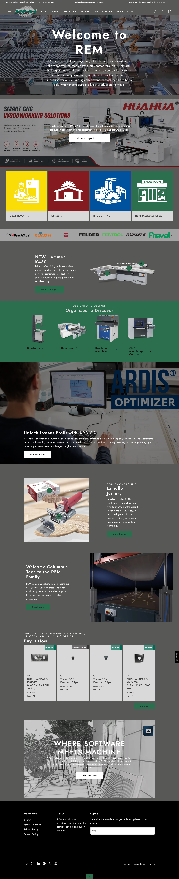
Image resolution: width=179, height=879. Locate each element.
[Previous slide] (7, 235)
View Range (119, 534)
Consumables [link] (102, 11)
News (119, 11)
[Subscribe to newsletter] (152, 831)
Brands (85, 11)
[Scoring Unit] (129, 268)
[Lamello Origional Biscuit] (49, 490)
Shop (55, 11)
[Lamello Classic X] (59, 516)
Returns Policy (31, 834)
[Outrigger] (107, 273)
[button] (9, 11)
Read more (38, 607)
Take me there (89, 775)
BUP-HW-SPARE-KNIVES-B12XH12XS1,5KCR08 (138, 683)
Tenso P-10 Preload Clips (69, 680)
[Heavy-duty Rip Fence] (141, 263)
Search (27, 820)
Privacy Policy (31, 829)
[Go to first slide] (171, 235)
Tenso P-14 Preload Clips (102, 680)
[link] (162, 11)
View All (144, 706)
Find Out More (49, 289)
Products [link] (68, 11)
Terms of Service (32, 824)
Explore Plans (37, 454)
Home (44, 11)
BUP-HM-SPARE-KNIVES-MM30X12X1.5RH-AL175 (39, 683)
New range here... (90, 138)
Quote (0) (177, 657)
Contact (132, 11)
